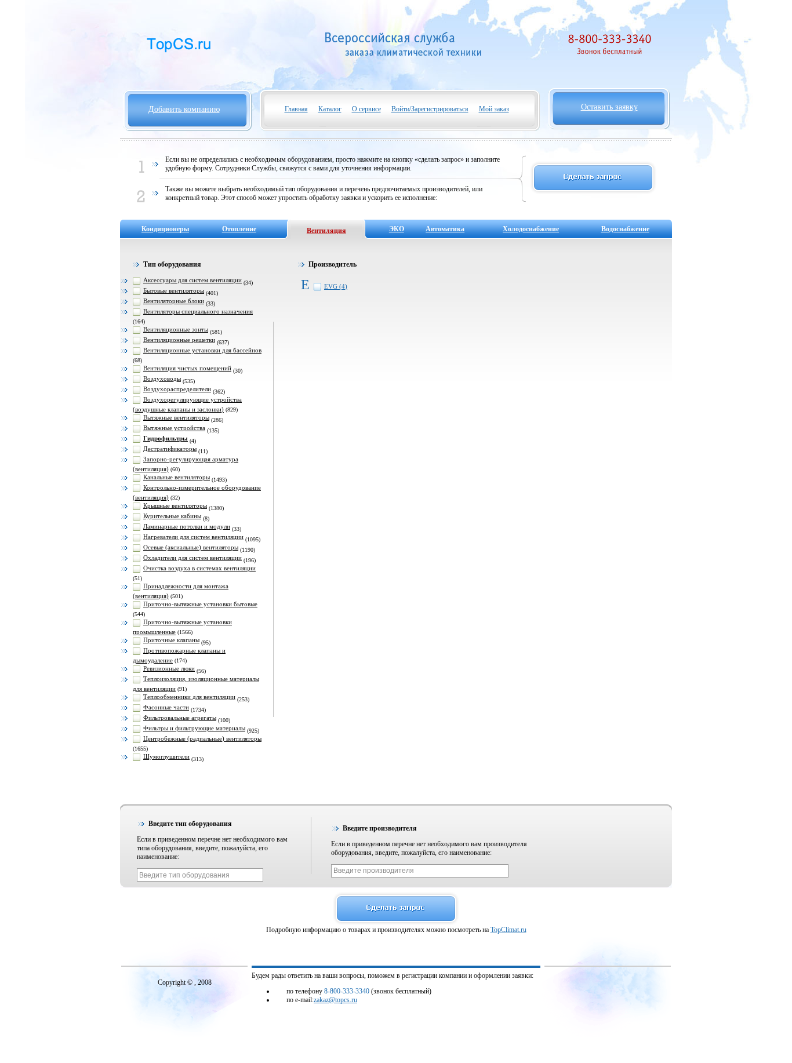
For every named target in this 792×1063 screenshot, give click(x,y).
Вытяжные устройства (174, 427)
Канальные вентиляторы (176, 477)
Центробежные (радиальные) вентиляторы (202, 738)
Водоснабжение (625, 229)
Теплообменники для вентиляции (189, 696)
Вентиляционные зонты (175, 329)
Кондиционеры (165, 229)
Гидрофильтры (165, 438)
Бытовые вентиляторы (173, 290)
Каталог (329, 109)
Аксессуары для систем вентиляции (192, 279)
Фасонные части (166, 707)
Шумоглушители (166, 756)
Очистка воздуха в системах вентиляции (199, 568)
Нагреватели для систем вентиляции (193, 536)
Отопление (239, 229)
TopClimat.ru (508, 930)
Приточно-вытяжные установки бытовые (200, 603)
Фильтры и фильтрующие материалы (194, 728)
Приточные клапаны (171, 639)
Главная (296, 109)
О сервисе (366, 109)
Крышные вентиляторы (175, 505)
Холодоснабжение (531, 229)
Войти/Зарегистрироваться (429, 109)
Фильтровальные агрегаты (179, 717)
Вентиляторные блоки (173, 300)
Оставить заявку (609, 107)
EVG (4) (335, 286)
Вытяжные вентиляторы (176, 417)
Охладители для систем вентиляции (192, 557)
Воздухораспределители (177, 388)
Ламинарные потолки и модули (186, 526)
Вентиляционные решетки (179, 339)
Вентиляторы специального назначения (198, 311)
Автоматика (445, 229)
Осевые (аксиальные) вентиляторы (190, 547)
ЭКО (396, 229)
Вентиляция (326, 231)
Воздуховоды (162, 378)
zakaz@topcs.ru (335, 1000)
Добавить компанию (184, 109)
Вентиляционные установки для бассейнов (202, 350)
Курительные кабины (172, 515)
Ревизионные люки (169, 668)
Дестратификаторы (170, 448)
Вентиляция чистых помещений (187, 368)
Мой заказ (494, 109)
